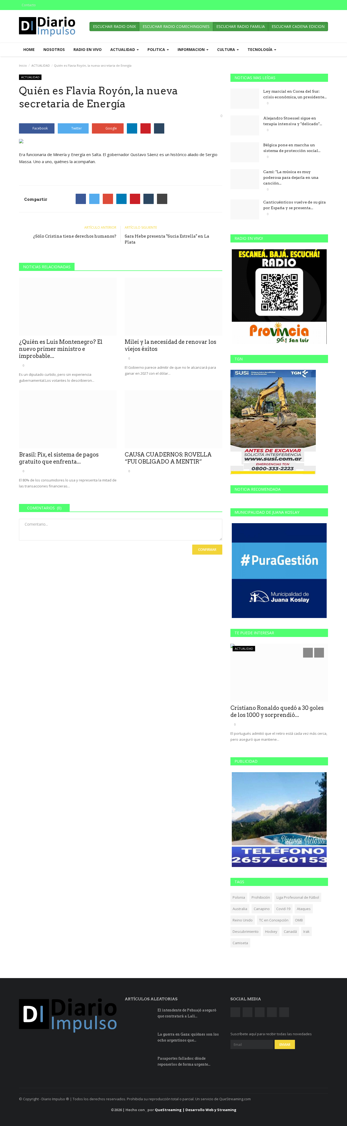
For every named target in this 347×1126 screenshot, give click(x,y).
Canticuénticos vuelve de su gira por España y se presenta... (294, 205)
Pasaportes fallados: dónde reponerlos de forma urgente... (184, 1061)
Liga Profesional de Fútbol (298, 897)
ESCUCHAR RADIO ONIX (114, 26)
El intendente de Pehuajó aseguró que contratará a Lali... (187, 1013)
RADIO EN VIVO (87, 49)
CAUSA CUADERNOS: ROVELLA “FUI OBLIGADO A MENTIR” (168, 458)
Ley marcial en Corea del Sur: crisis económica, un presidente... (295, 94)
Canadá (290, 931)
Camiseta (240, 942)
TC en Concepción (273, 920)
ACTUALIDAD (40, 65)
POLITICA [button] (156, 49)
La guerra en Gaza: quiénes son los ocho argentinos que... (188, 1037)
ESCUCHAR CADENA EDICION (298, 26)
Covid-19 (283, 908)
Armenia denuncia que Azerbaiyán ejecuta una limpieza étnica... (277, 711)
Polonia (239, 897)
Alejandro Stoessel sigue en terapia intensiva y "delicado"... (292, 121)
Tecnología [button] (261, 49)
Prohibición (261, 897)
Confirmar (207, 549)
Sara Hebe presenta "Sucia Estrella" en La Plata (167, 239)
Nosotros (54, 49)
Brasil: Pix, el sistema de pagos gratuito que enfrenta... (59, 458)
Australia (240, 908)
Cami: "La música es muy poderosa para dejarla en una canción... (291, 177)
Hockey (271, 931)
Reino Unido (243, 920)
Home (29, 49)
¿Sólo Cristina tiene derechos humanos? (74, 236)
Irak (306, 931)
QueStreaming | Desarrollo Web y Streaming (195, 1109)
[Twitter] (94, 199)
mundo (240, 648)
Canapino (262, 908)
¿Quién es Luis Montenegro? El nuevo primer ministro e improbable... (60, 349)
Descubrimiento (246, 931)
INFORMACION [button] (192, 49)
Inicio (23, 65)
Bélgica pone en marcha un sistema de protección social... (291, 148)
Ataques (304, 908)
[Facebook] (81, 199)
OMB (299, 920)
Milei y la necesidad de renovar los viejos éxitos (170, 345)
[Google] (108, 199)
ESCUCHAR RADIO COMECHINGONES (176, 26)
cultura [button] (226, 49)
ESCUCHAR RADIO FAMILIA (240, 26)
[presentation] (308, 653)
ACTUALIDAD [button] (123, 49)
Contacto (29, 5)
